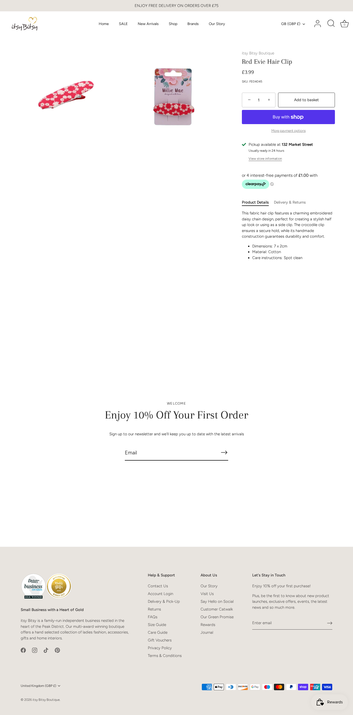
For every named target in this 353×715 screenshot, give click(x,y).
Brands (193, 23)
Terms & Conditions (165, 655)
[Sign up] (329, 623)
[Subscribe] (224, 452)
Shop (173, 23)
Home (104, 23)
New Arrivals (148, 23)
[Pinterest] (57, 650)
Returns (154, 609)
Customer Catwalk (217, 609)
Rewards (208, 624)
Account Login (160, 593)
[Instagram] (34, 650)
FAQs (152, 617)
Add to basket (306, 100)
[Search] (331, 23)
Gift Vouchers (160, 640)
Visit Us (207, 593)
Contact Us (158, 586)
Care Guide (157, 632)
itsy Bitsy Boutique (258, 53)
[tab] (258, 202)
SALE (123, 23)
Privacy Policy (160, 648)
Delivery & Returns (290, 202)
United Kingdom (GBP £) (38, 686)
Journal (207, 632)
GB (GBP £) (290, 23)
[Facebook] (23, 650)
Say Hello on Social (217, 601)
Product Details (255, 202)
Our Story (217, 23)
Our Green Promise (217, 617)
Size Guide (157, 624)
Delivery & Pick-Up (164, 601)
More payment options (288, 130)
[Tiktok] (46, 650)
